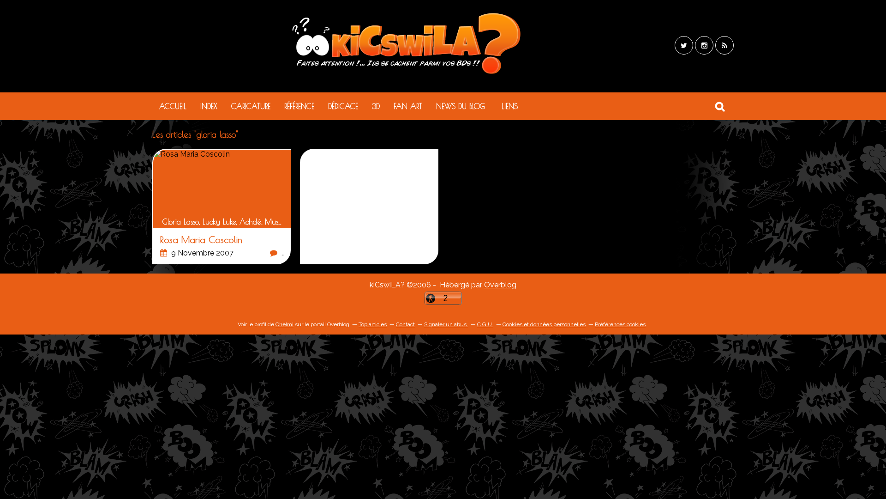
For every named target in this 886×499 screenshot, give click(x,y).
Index (208, 106)
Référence (299, 106)
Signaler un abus (446, 324)
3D (376, 106)
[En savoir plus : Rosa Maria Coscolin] (222, 207)
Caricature (250, 106)
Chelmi (284, 324)
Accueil (172, 106)
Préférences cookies (620, 324)
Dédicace (343, 106)
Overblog (500, 284)
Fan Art (408, 106)
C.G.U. (485, 324)
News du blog (460, 106)
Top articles (373, 324)
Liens (510, 106)
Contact (405, 324)
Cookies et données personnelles (544, 324)
